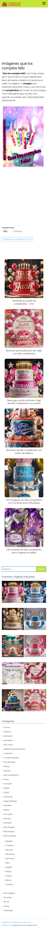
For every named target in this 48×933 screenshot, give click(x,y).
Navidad (7, 818)
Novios (8, 871)
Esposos (9, 850)
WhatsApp (8, 910)
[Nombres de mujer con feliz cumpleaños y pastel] (35, 646)
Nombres (8, 823)
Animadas (8, 736)
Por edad (8, 897)
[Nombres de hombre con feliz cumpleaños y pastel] (35, 619)
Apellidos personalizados (14, 749)
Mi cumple (8, 814)
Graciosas (8, 797)
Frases (6, 788)
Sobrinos (9, 884)
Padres (9, 876)
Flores (6, 779)
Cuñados (10, 845)
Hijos (8, 863)
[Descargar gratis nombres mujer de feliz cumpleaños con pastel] (13, 592)
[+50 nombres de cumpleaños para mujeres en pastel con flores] (35, 673)
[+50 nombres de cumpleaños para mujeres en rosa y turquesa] (13, 646)
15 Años (7, 727)
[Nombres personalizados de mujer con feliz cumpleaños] (35, 700)
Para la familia (10, 836)
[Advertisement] (24, 35)
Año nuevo (8, 744)
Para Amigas (9, 827)
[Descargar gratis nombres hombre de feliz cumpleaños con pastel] (35, 592)
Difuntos (7, 770)
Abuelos (9, 841)
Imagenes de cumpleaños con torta (17, 239)
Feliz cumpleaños (11, 775)
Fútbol (6, 792)
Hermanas (10, 854)
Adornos (7, 731)
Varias (6, 906)
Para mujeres (9, 893)
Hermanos (10, 858)
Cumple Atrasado (11, 757)
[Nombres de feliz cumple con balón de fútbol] (13, 700)
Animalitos (8, 740)
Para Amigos (9, 831)
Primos (8, 880)
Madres (9, 867)
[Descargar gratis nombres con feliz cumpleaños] (13, 619)
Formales (8, 783)
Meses (6, 810)
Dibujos (7, 766)
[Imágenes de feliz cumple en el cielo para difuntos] (13, 673)
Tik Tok (6, 902)
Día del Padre (9, 762)
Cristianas (8, 753)
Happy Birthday (10, 801)
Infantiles (7, 805)
